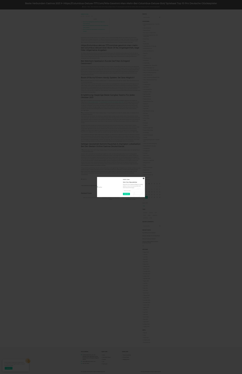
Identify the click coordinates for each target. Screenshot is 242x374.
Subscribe (126, 193)
